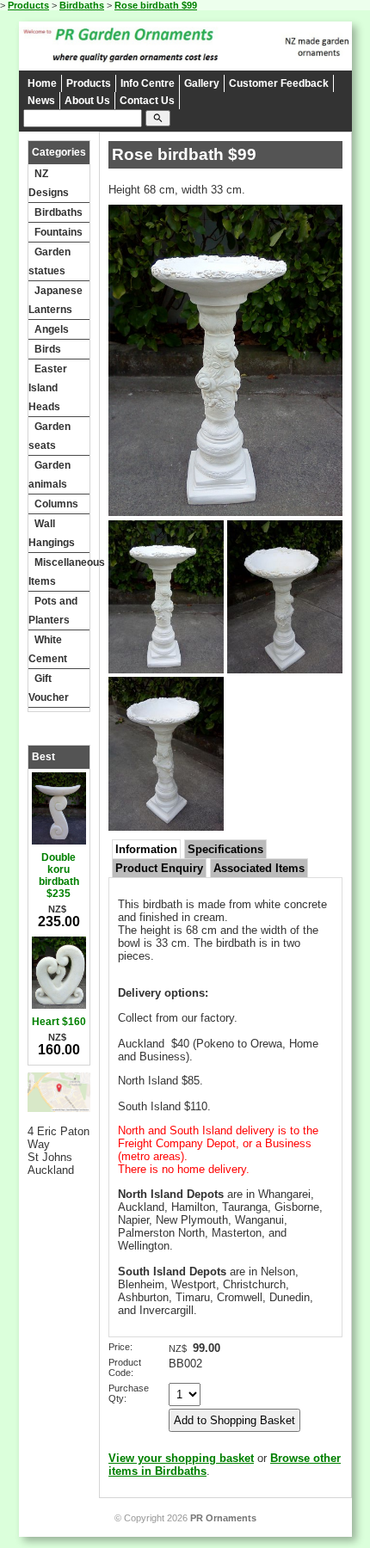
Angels (51, 329)
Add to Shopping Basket (234, 1420)
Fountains (58, 232)
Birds (47, 349)
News (41, 101)
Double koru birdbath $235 (59, 875)
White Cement (47, 649)
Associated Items (259, 868)
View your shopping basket (181, 1458)
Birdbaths (81, 5)
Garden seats (49, 436)
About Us (87, 101)
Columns (56, 504)
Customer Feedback (279, 83)
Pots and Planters (52, 610)
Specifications (225, 849)
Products (28, 5)
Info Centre (147, 83)
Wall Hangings (51, 533)
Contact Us (147, 101)
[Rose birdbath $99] (225, 512)
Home (42, 83)
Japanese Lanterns (55, 300)
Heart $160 (59, 1022)
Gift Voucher (48, 688)
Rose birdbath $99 (155, 5)
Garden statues (49, 261)
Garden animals (49, 474)
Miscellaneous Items (59, 571)
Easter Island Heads (47, 388)
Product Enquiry (159, 868)
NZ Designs (48, 183)
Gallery (201, 83)
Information (146, 849)
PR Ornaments (223, 1518)
